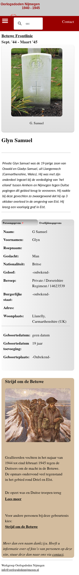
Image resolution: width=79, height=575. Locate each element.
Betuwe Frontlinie (17, 36)
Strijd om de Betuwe (24, 381)
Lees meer (13, 498)
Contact (68, 21)
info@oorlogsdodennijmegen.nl (20, 570)
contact (57, 554)
